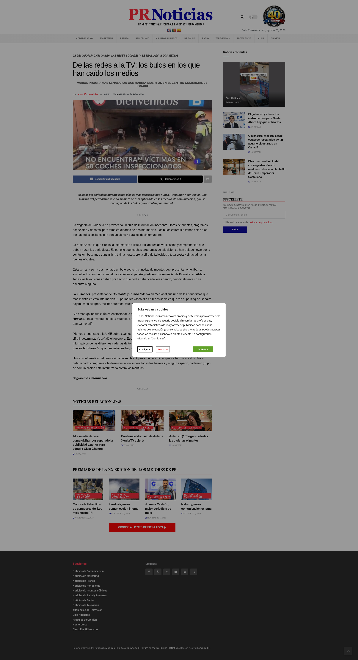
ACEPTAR (203, 349)
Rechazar (163, 349)
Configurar (145, 349)
